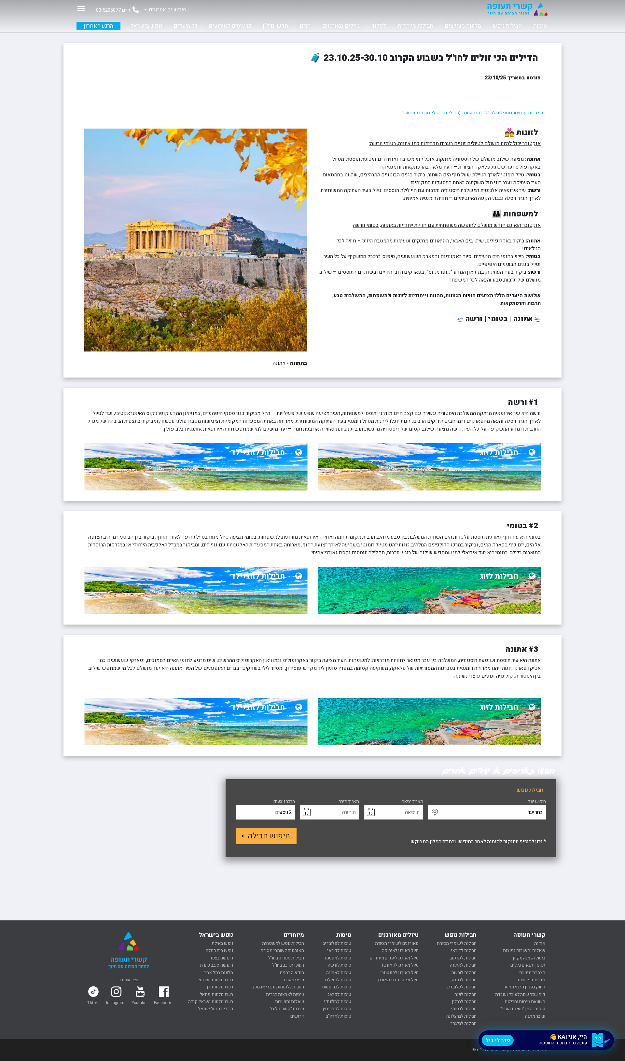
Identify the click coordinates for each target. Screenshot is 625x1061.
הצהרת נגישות (532, 972)
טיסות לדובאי (339, 950)
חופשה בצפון (221, 958)
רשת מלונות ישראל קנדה (210, 1001)
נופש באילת (222, 943)
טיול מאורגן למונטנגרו (399, 972)
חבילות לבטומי (464, 1008)
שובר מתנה (535, 1016)
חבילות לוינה (465, 994)
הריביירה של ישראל (215, 1008)
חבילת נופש (529, 790)
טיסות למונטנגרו (336, 958)
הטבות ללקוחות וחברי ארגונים (278, 987)
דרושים (297, 1016)
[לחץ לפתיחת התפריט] (81, 8)
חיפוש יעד (536, 802)
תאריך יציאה (412, 802)
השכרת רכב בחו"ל (288, 965)
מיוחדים (294, 935)
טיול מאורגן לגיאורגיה (400, 965)
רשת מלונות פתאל (216, 994)
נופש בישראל (146, 26)
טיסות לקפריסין (337, 1008)
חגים (305, 26)
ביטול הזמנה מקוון (529, 958)
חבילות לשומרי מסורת (457, 943)
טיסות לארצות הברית (285, 994)
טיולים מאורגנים (341, 26)
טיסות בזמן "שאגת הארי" (522, 1008)
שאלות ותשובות (289, 1001)
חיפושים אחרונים (167, 10)
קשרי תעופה (529, 935)
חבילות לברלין (464, 1001)
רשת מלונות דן (220, 987)
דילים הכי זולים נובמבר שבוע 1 (429, 112)
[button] (434, 812)
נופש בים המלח (219, 950)
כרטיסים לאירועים (230, 26)
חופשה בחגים (292, 972)
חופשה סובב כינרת (216, 965)
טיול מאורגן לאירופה (400, 950)
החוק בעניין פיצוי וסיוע (525, 987)
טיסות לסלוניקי (337, 1001)
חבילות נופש (507, 26)
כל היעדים (185, 26)
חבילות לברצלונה (461, 1016)
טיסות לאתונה (338, 972)
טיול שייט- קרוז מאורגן (398, 979)
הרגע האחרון (98, 26)
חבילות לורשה (464, 972)
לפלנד (378, 26)
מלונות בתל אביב (218, 972)
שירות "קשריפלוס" (287, 1008)
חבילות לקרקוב (463, 958)
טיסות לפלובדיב (337, 943)
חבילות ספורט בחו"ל (286, 958)
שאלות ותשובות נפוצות (524, 950)
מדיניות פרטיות (531, 979)
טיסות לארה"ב (338, 1016)
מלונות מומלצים (463, 26)
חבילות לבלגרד (463, 1023)
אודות (539, 943)
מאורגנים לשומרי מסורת (397, 943)
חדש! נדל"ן (275, 26)
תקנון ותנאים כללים (527, 965)
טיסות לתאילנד (337, 979)
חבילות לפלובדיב (461, 987)
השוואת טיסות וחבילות (525, 1001)
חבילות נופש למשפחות (283, 943)
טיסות (540, 26)
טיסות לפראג (339, 994)
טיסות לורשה (339, 965)
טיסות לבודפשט (336, 987)
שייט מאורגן (293, 979)
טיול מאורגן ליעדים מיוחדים (394, 958)
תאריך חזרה (349, 802)
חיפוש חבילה (269, 836)
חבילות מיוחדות (415, 26)
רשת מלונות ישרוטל (215, 979)
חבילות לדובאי (464, 950)
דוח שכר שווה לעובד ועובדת (520, 994)
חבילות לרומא (464, 979)
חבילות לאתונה (463, 965)
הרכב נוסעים (284, 802)
